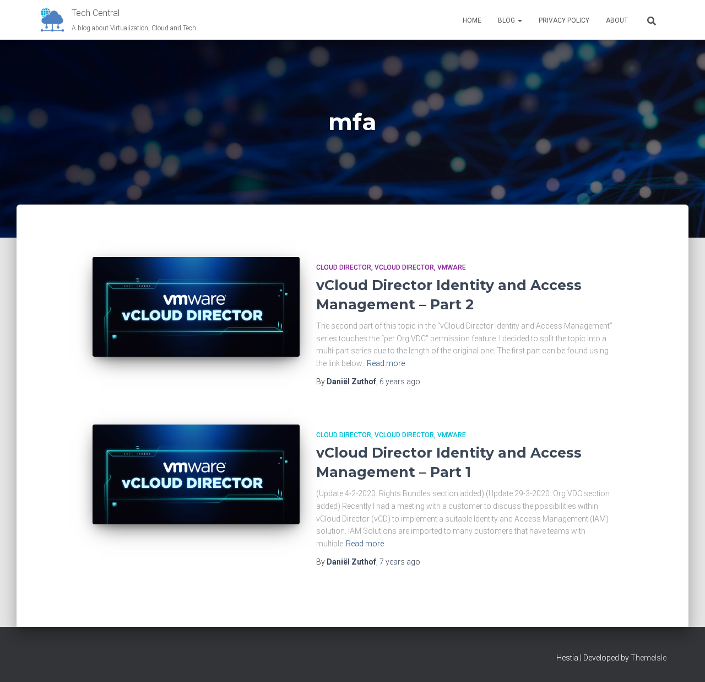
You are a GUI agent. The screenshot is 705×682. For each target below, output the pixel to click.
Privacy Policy (564, 20)
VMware (451, 267)
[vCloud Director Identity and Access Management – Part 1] (196, 474)
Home (472, 20)
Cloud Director (343, 267)
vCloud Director (404, 267)
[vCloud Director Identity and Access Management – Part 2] (196, 307)
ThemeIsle (648, 657)
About (617, 20)
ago (399, 381)
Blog (507, 20)
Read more (386, 363)
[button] (519, 20)
